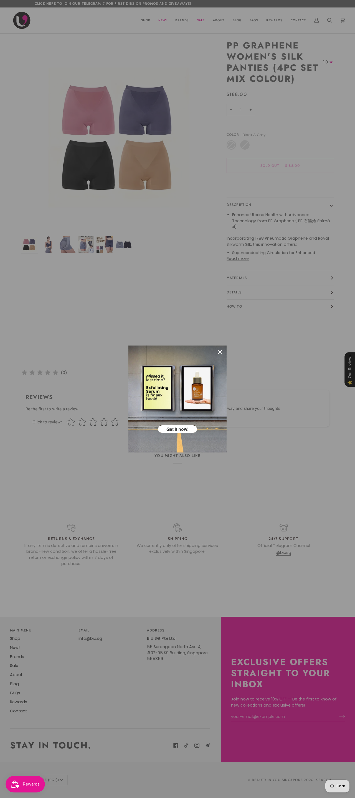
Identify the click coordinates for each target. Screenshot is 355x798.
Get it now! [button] (177, 429)
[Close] (220, 352)
